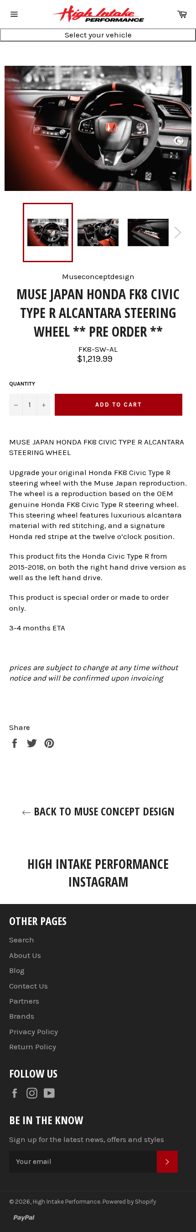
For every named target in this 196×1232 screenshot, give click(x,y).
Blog (17, 970)
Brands (21, 1015)
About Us (25, 955)
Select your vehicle (98, 34)
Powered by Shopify (129, 1201)
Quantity (22, 384)
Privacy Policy (33, 1031)
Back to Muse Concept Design (103, 811)
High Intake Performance (66, 1201)
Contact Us (28, 985)
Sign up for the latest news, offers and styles (86, 1139)
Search (21, 939)
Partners (24, 1000)
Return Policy (32, 1046)
